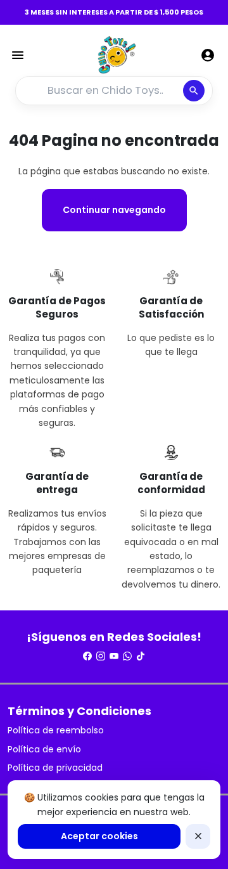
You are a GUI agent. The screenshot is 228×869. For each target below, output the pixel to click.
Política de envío (44, 749)
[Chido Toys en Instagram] (100, 656)
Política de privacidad (55, 767)
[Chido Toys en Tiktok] (140, 656)
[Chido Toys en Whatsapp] (127, 656)
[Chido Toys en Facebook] (87, 656)
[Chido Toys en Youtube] (114, 656)
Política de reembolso (56, 730)
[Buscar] (194, 90)
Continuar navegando (114, 209)
